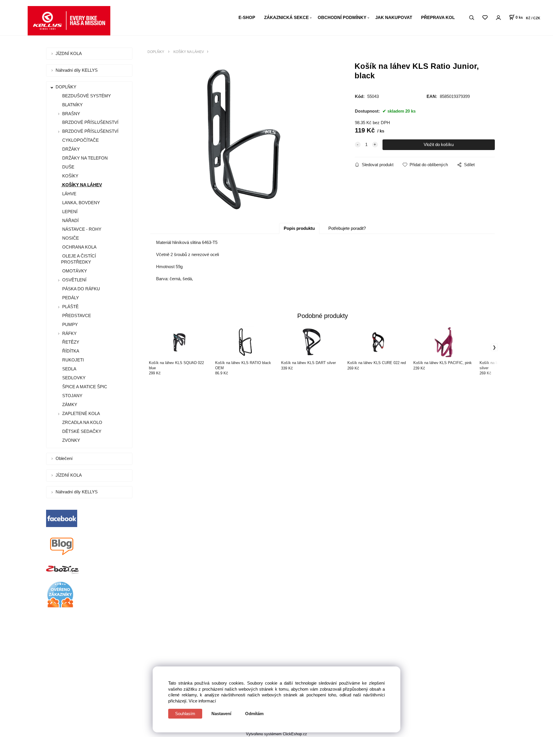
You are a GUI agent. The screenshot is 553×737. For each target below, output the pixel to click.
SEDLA (68, 368)
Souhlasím (185, 713)
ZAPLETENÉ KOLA (81, 413)
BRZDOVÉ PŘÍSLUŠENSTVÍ (89, 122)
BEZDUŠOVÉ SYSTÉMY (86, 95)
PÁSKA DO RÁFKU (80, 288)
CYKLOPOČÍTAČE (80, 140)
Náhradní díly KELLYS (77, 70)
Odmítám (254, 713)
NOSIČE (70, 238)
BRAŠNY (71, 113)
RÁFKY (69, 333)
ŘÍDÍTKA (70, 350)
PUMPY (69, 324)
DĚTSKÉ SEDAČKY (81, 431)
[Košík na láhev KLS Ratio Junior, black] (243, 139)
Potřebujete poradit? (347, 228)
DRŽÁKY (70, 149)
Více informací (202, 700)
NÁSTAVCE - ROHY (81, 229)
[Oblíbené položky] (485, 17)
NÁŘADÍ (70, 220)
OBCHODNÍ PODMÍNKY (342, 17)
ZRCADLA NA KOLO (81, 422)
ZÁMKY (69, 404)
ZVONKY (70, 440)
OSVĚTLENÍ (74, 279)
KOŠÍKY (69, 175)
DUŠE (67, 166)
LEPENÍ (69, 211)
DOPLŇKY (66, 86)
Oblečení (65, 458)
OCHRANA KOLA (78, 247)
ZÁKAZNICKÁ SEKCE (286, 17)
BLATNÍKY (72, 104)
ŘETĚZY (70, 342)
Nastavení (221, 713)
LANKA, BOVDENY (80, 202)
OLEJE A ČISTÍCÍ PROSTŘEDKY (78, 258)
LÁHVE (68, 193)
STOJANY (71, 395)
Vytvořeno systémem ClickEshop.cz (276, 734)
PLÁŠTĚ (70, 306)
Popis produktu (299, 228)
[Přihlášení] (498, 17)
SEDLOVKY (73, 377)
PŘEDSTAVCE (76, 315)
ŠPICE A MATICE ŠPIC (84, 386)
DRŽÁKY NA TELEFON (84, 158)
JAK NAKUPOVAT (393, 17)
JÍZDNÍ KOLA (69, 53)
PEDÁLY (70, 297)
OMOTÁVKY (74, 270)
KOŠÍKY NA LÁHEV (81, 184)
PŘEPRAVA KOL (438, 17)
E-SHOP (246, 17)
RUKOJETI (72, 359)
